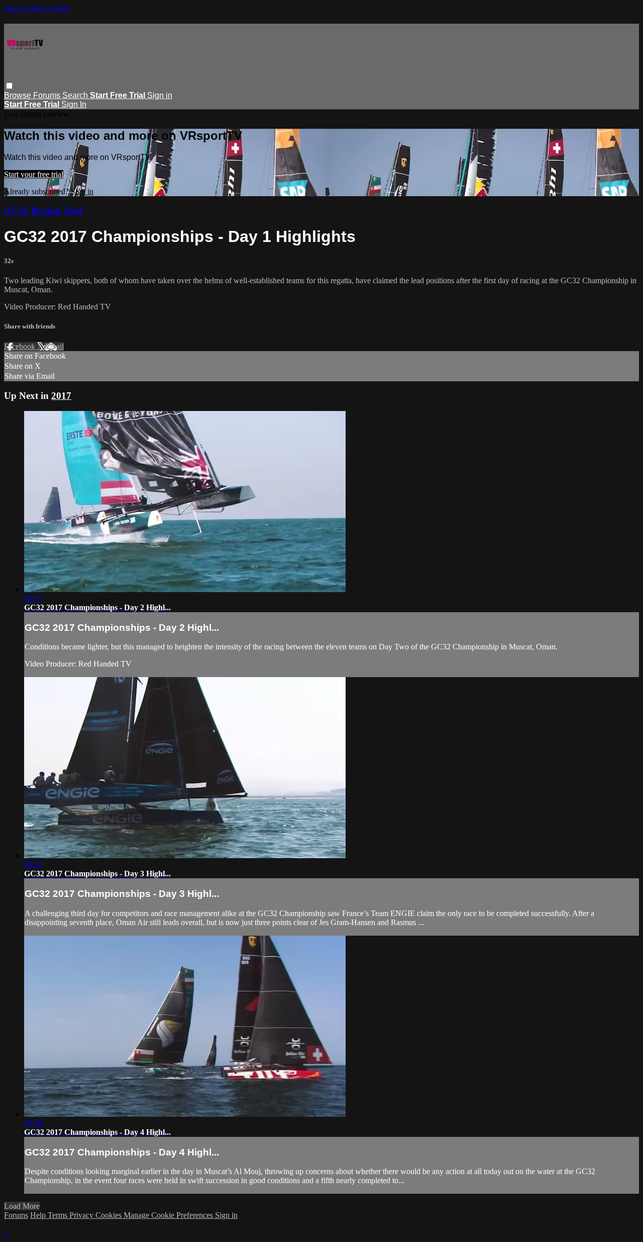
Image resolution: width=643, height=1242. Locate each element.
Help (39, 1215)
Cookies (109, 1215)
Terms (58, 1215)
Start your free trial (33, 174)
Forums (47, 95)
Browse (18, 95)
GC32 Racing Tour (43, 210)
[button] (9, 85)
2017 (61, 395)
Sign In (73, 104)
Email (54, 346)
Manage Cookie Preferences (169, 1215)
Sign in (159, 95)
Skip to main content (36, 8)
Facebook (20, 346)
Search (76, 95)
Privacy (82, 1215)
